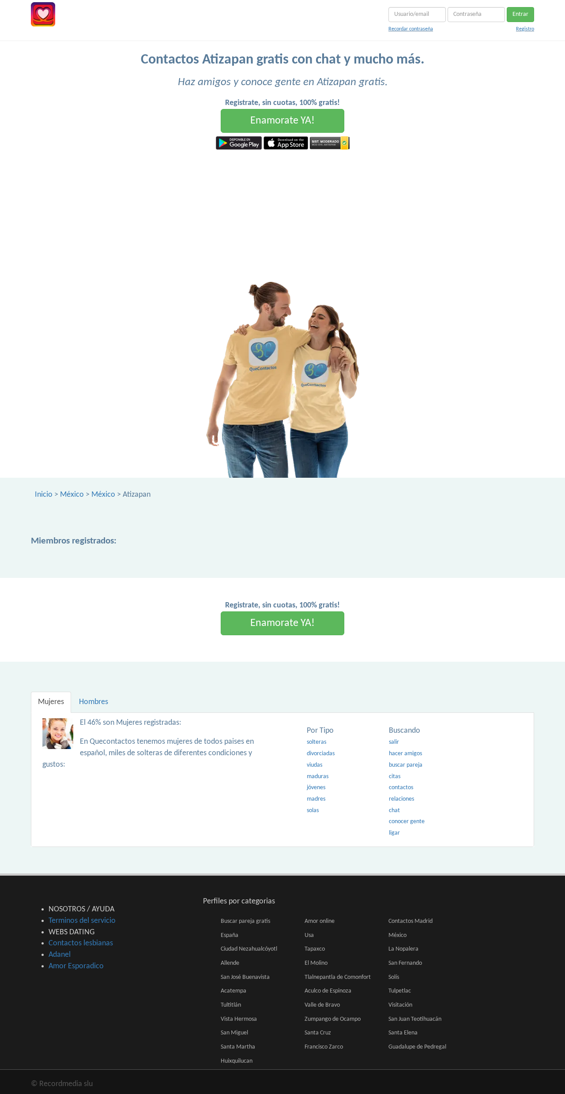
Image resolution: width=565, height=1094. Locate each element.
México (72, 495)
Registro (525, 29)
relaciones (401, 799)
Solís (393, 977)
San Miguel (234, 1033)
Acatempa (233, 991)
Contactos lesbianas (81, 943)
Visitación (400, 1005)
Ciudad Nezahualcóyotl (249, 949)
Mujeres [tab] (51, 702)
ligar (394, 833)
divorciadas (321, 753)
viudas (314, 765)
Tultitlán (231, 1005)
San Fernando (405, 963)
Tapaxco (315, 949)
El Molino (316, 963)
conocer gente (407, 821)
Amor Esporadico (76, 966)
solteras (316, 742)
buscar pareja (405, 765)
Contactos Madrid (410, 921)
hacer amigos (405, 753)
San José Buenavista (245, 977)
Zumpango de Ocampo (333, 1019)
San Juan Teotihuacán (414, 1019)
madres (316, 799)
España (229, 935)
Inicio (44, 495)
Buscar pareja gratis (245, 921)
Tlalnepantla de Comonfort (338, 977)
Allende (230, 963)
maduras (317, 776)
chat (394, 810)
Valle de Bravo (322, 1005)
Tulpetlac (399, 991)
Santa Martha (238, 1047)
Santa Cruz (318, 1033)
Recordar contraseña (410, 29)
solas (313, 810)
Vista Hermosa (239, 1019)
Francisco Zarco (324, 1047)
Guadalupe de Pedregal (417, 1047)
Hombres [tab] (93, 702)
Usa (309, 935)
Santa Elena (403, 1033)
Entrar (520, 14)
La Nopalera (403, 949)
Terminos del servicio (82, 921)
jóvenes (316, 787)
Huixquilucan (236, 1061)
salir (394, 742)
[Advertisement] (282, 215)
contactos (401, 787)
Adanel (60, 955)
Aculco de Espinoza (328, 991)
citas (394, 776)
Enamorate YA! (282, 121)
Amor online (320, 921)
